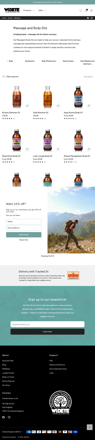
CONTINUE (24, 235)
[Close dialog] (93, 188)
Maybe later (23, 239)
